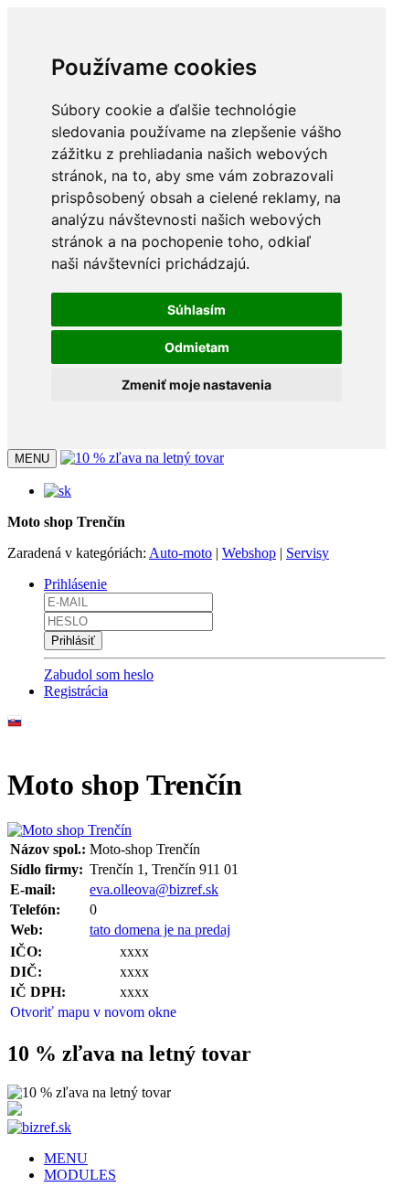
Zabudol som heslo (99, 674)
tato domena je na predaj (160, 929)
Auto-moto (180, 553)
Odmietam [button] (197, 347)
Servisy (307, 553)
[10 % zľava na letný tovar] (142, 457)
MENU (66, 1158)
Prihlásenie (75, 584)
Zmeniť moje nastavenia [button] (196, 384)
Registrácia (76, 691)
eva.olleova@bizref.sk (154, 889)
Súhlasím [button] (196, 309)
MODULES (80, 1174)
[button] (57, 490)
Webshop (249, 553)
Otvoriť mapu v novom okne (93, 1012)
